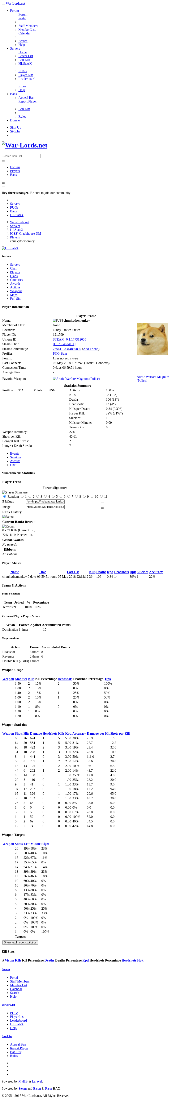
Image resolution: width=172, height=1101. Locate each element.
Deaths (101, 572)
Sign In (15, 131)
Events (14, 453)
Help (21, 44)
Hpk (133, 572)
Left (27, 844)
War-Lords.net (15, 3)
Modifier (21, 679)
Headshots (121, 572)
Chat (13, 268)
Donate (15, 120)
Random (13, 496)
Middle (35, 844)
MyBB (23, 1081)
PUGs (22, 71)
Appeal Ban (26, 97)
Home (22, 52)
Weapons (16, 291)
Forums (15, 167)
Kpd (110, 572)
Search (22, 41)
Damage (36, 733)
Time (42, 572)
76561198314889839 (67, 349)
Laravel (37, 1081)
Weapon (8, 679)
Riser (48, 1088)
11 (105, 496)
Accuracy (156, 572)
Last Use (73, 572)
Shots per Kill (120, 733)
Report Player (27, 101)
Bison (37, 1088)
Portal (22, 18)
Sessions (15, 457)
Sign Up (15, 127)
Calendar (24, 33)
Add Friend (90, 349)
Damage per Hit (98, 733)
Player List (25, 75)
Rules (22, 86)
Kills (92, 572)
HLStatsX (25, 63)
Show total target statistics (20, 942)
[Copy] (102, 502)
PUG (56, 353)
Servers (15, 48)
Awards (15, 283)
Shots (19, 733)
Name (14, 572)
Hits (26, 733)
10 (96, 496)
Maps (13, 295)
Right (45, 844)
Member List (26, 29)
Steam (22, 1088)
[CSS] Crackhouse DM (25, 233)
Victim (9, 960)
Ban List (24, 60)
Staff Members (28, 26)
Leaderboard (26, 78)
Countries (16, 279)
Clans (14, 276)
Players (15, 171)
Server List (25, 56)
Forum (14, 10)
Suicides (142, 572)
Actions (15, 287)
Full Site (15, 298)
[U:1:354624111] (64, 344)
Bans (13, 94)
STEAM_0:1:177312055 (69, 339)
